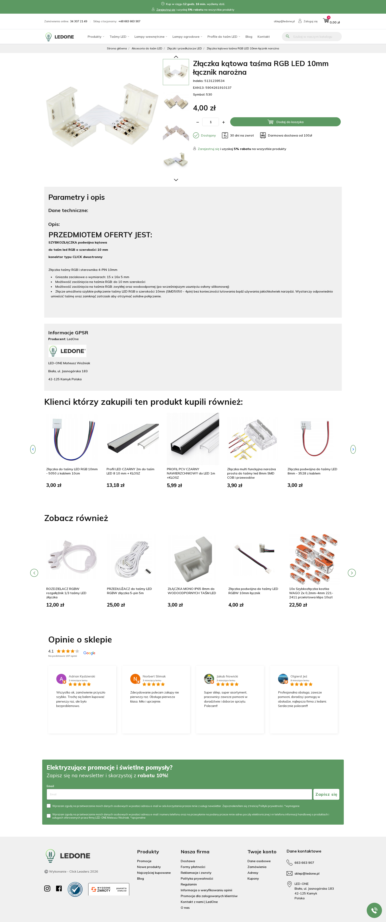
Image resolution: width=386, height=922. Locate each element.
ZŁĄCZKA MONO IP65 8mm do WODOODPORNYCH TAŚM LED (192, 591)
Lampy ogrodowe (185, 37)
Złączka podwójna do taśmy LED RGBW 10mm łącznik (253, 591)
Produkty (95, 37)
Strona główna (117, 48)
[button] (331, 21)
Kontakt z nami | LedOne (199, 902)
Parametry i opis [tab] (76, 197)
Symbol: (199, 94)
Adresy (252, 873)
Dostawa (188, 861)
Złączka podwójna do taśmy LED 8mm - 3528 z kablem (312, 471)
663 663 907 (304, 863)
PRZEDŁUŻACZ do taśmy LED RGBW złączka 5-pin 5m (129, 591)
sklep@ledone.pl (284, 21)
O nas (185, 908)
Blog (248, 37)
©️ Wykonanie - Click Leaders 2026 (71, 871)
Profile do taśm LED (222, 37)
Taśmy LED (118, 37)
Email (50, 786)
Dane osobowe (259, 861)
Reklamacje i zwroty (196, 873)
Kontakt (264, 37)
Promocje (144, 861)
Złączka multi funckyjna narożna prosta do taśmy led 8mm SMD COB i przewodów (251, 473)
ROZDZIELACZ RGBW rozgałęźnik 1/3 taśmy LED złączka (66, 593)
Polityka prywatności (197, 878)
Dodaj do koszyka (290, 122)
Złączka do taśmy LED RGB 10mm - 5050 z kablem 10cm (72, 471)
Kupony (253, 878)
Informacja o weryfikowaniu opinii (206, 890)
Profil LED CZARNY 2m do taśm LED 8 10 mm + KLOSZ (130, 471)
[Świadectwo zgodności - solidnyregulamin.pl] (75, 889)
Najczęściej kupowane (154, 873)
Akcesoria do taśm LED (147, 48)
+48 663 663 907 (129, 21)
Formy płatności (193, 867)
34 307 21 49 (78, 21)
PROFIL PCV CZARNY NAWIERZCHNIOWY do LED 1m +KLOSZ (191, 473)
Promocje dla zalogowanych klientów (209, 896)
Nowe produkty (149, 867)
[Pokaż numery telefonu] (374, 910)
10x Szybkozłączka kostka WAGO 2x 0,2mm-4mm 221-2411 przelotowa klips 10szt (311, 593)
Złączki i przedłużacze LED (184, 48)
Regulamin (189, 884)
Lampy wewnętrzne (149, 37)
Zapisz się (326, 794)
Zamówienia (256, 867)
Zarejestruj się (165, 9)
